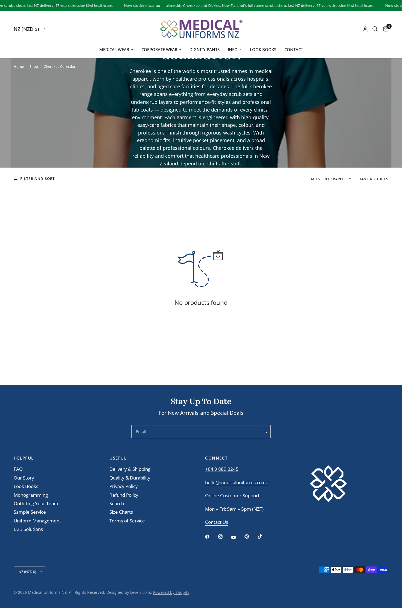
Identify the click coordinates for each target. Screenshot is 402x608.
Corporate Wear (159, 49)
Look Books (263, 49)
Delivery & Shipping (129, 469)
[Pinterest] (250, 536)
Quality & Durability (129, 478)
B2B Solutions (28, 529)
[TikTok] (264, 536)
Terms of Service (127, 521)
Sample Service (30, 512)
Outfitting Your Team (36, 503)
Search (116, 503)
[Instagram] (224, 537)
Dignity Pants (205, 49)
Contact (293, 49)
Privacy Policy (123, 486)
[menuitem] (116, 49)
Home (19, 66)
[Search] (375, 29)
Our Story (24, 478)
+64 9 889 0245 (221, 469)
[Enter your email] (265, 431)
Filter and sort (37, 178)
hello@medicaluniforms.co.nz (236, 482)
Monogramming (31, 495)
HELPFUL (24, 458)
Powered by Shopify (171, 592)
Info (233, 49)
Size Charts (121, 512)
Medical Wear (114, 49)
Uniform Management (37, 521)
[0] (384, 29)
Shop (34, 66)
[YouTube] (237, 537)
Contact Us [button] (216, 522)
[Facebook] (211, 537)
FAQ (18, 469)
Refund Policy (123, 495)
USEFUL (118, 458)
